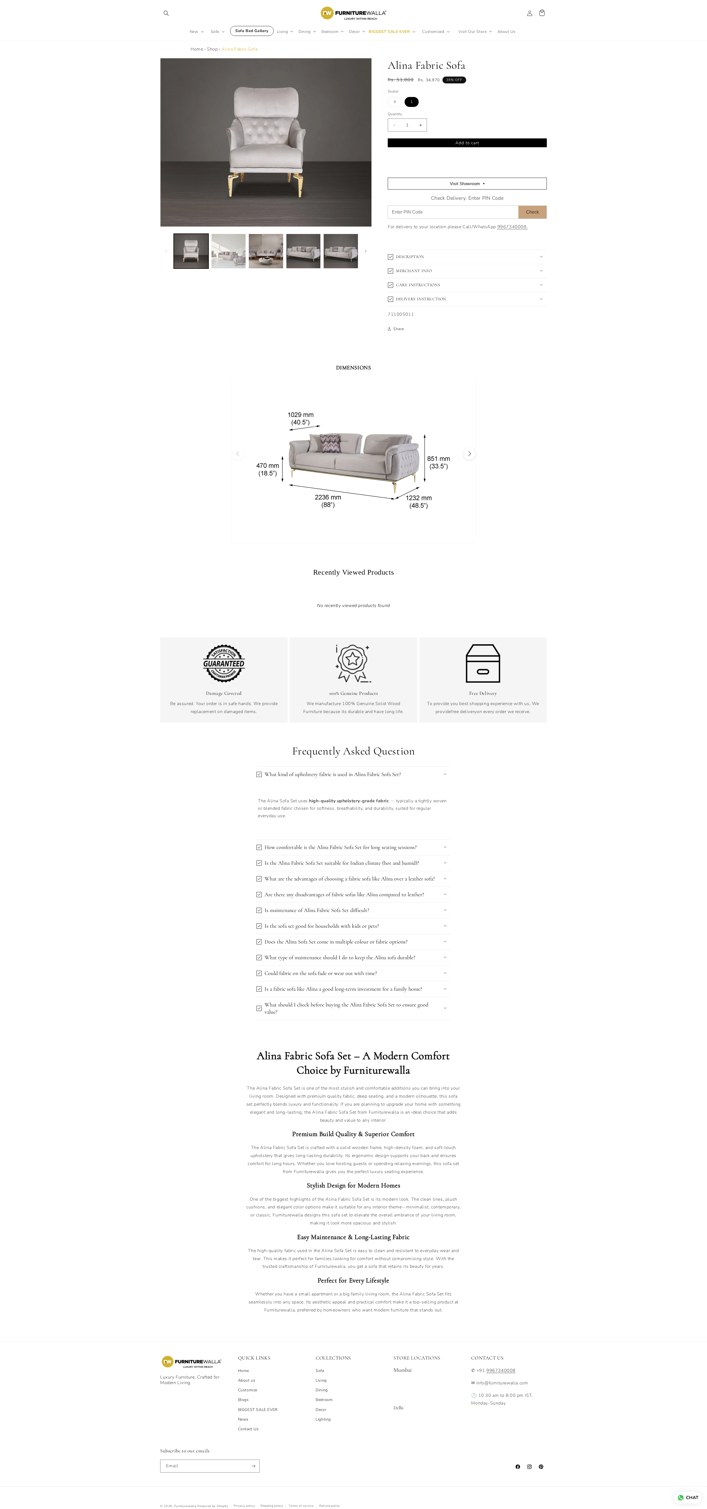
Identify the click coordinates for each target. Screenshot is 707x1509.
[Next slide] (469, 454)
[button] (166, 13)
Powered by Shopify (212, 1506)
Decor (321, 1409)
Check (532, 212)
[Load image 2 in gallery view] (228, 251)
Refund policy (329, 1506)
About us (246, 1380)
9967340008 (501, 1371)
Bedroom (324, 1399)
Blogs (243, 1399)
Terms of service (301, 1506)
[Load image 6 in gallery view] (340, 251)
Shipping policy (271, 1506)
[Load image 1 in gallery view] (191, 251)
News (243, 1419)
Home (197, 49)
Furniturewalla (185, 1506)
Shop (212, 49)
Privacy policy (244, 1506)
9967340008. (512, 227)
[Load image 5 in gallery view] (303, 251)
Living (321, 1380)
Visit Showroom (467, 183)
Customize (247, 1390)
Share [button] (398, 329)
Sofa (320, 1370)
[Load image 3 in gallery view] (266, 251)
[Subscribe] (253, 1466)
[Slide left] (166, 251)
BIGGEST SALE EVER (258, 1409)
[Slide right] (366, 251)
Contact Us (248, 1429)
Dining (322, 1390)
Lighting (323, 1419)
